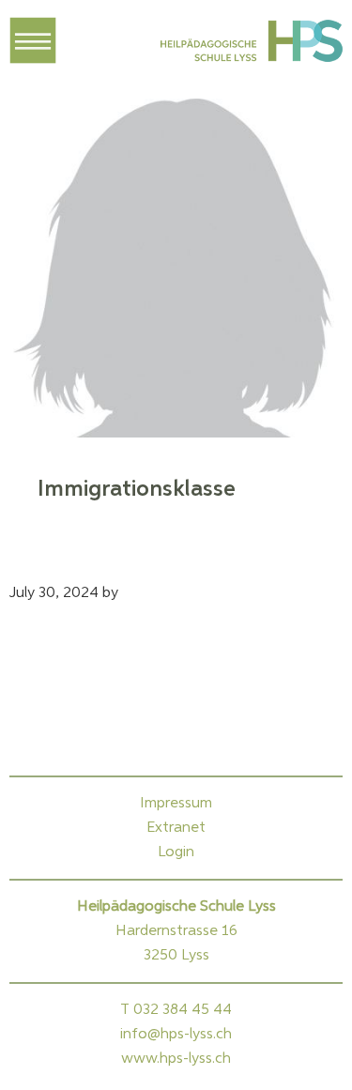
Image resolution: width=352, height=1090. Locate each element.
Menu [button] (32, 40)
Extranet (176, 828)
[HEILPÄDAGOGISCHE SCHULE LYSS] (250, 45)
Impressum (176, 803)
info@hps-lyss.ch (176, 1034)
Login (176, 852)
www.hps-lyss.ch (176, 1059)
